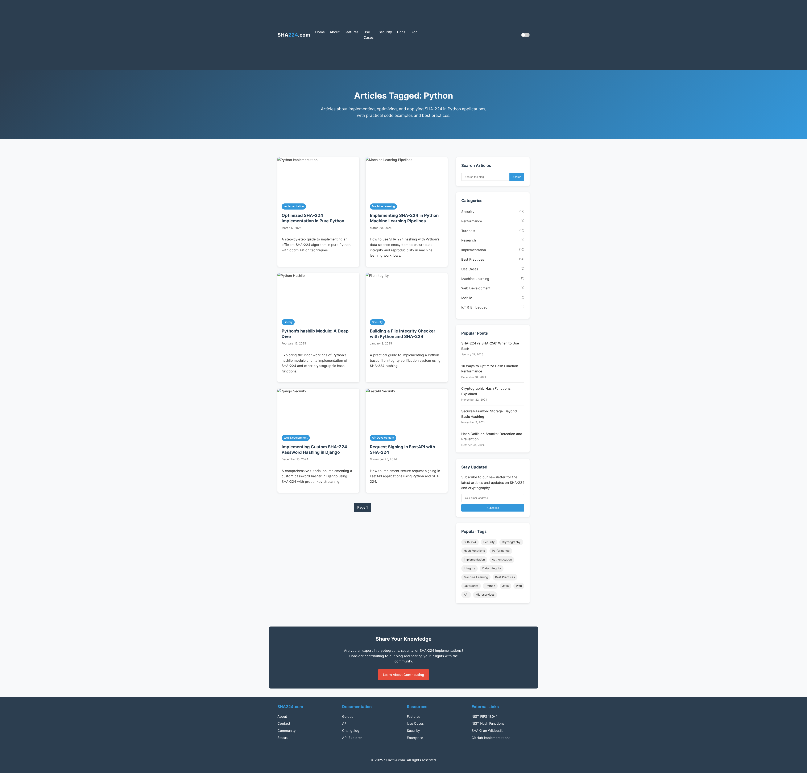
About (335, 32)
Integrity (469, 568)
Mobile (492, 298)
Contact (283, 723)
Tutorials (492, 231)
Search (517, 176)
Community (286, 730)
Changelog (350, 730)
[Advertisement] (467, 34)
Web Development (492, 288)
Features (352, 32)
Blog (414, 32)
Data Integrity (491, 568)
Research (492, 240)
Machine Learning (492, 279)
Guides (347, 716)
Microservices (485, 594)
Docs (401, 32)
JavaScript (471, 585)
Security (385, 32)
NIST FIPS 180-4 (484, 716)
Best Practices (492, 259)
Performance (492, 221)
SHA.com (293, 35)
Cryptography (511, 542)
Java (505, 585)
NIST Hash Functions (488, 723)
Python (490, 585)
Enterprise (415, 738)
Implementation (492, 250)
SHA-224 (470, 542)
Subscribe (493, 507)
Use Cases (492, 269)
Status (282, 738)
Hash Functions (474, 550)
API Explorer (352, 738)
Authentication (502, 559)
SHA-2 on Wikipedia (488, 730)
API (466, 594)
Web (519, 585)
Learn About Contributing (403, 675)
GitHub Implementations (491, 738)
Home (320, 32)
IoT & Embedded (492, 307)
